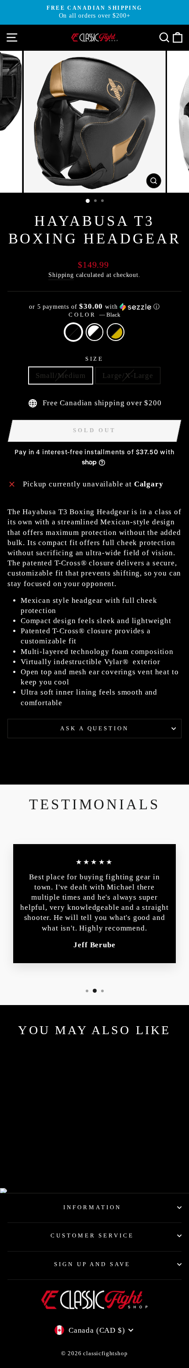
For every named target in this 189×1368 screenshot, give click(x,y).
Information (92, 1207)
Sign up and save (92, 1264)
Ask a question (94, 728)
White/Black (94, 332)
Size (94, 358)
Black (73, 332)
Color (95, 314)
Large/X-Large (127, 375)
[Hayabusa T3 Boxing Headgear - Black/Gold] (50, 1158)
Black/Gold (115, 332)
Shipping (61, 274)
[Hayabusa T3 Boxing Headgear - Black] (30, 1158)
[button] (94, 307)
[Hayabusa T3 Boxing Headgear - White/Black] (40, 1158)
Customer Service (92, 1235)
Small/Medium (61, 375)
